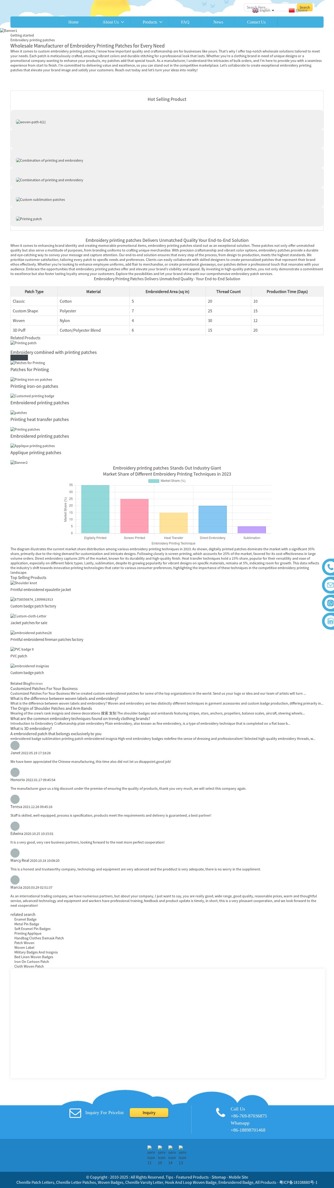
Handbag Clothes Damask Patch (39, 938)
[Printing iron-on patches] (31, 379)
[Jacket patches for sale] (28, 615)
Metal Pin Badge (26, 924)
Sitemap (219, 1177)
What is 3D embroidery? (31, 728)
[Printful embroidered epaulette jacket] (23, 582)
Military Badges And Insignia (36, 952)
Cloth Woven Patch (29, 966)
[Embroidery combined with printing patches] (23, 342)
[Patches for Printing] (27, 362)
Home (73, 22)
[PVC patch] (22, 649)
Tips (169, 1177)
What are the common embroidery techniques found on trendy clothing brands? (80, 718)
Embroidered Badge (235, 1182)
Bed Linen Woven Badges (33, 957)
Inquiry (149, 1112)
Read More (19, 357)
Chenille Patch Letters (35, 1182)
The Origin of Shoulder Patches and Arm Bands (51, 708)
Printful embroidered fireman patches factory (46, 639)
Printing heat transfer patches (39, 419)
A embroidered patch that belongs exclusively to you (56, 733)
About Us (111, 22)
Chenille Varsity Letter (144, 1182)
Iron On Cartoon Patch (31, 961)
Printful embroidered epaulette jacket (40, 589)
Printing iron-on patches (34, 386)
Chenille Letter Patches (76, 1182)
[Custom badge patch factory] (31, 599)
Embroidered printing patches (39, 403)
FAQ (185, 22)
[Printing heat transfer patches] (18, 412)
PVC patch (18, 655)
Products (150, 22)
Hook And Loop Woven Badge (191, 1182)
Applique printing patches (35, 452)
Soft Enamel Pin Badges (32, 928)
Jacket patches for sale (28, 622)
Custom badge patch (27, 672)
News (218, 22)
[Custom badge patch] (29, 665)
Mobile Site (238, 1177)
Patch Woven (24, 942)
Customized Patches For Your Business (44, 688)
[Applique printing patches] (32, 445)
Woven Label (24, 947)
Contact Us (256, 22)
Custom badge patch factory (33, 606)
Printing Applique (27, 933)
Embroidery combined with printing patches (53, 352)
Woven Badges (110, 1182)
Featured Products (192, 1177)
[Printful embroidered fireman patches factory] (31, 632)
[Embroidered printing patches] (32, 395)
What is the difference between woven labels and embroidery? (64, 698)
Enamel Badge (25, 919)
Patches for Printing (29, 369)
